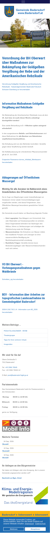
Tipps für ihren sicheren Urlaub (15, 340)
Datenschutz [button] (40, 524)
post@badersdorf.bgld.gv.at (18, 375)
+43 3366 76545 (11, 367)
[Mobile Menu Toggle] (23, 1)
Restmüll (5, 451)
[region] (25, 33)
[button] (21, 45)
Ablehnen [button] (14, 529)
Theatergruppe (9, 335)
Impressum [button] (29, 524)
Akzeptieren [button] (35, 529)
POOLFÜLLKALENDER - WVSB (15, 331)
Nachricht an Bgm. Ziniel (12, 478)
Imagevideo (8, 344)
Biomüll (5, 444)
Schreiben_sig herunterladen (12, 279)
